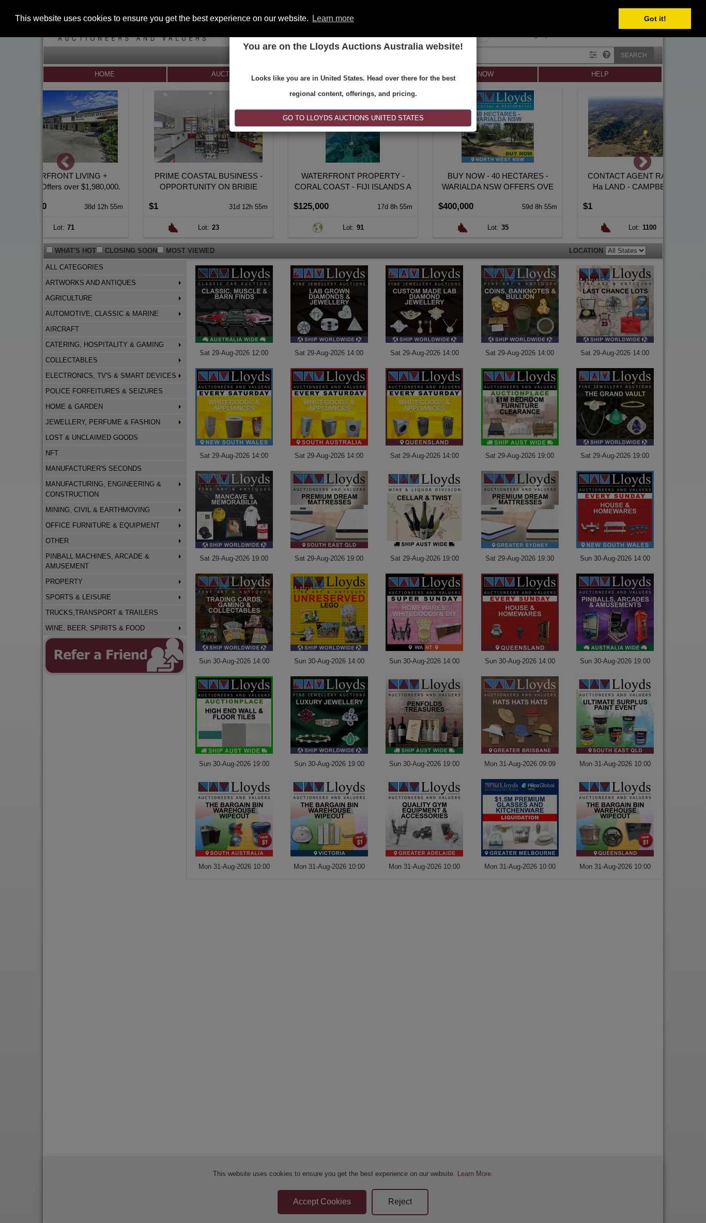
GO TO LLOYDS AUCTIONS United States (353, 118)
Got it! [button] (655, 18)
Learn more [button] (333, 18)
